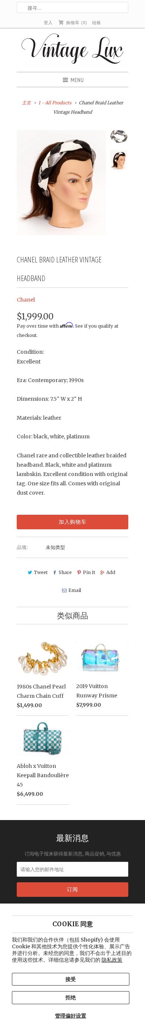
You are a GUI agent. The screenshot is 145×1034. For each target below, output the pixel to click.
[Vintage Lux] (73, 50)
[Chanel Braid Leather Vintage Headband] (61, 183)
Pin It (89, 572)
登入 (48, 22)
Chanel (26, 299)
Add (110, 572)
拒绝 (70, 997)
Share (65, 572)
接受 (70, 979)
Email (74, 590)
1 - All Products (54, 102)
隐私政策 (112, 959)
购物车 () (76, 22)
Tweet (41, 572)
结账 (96, 22)
